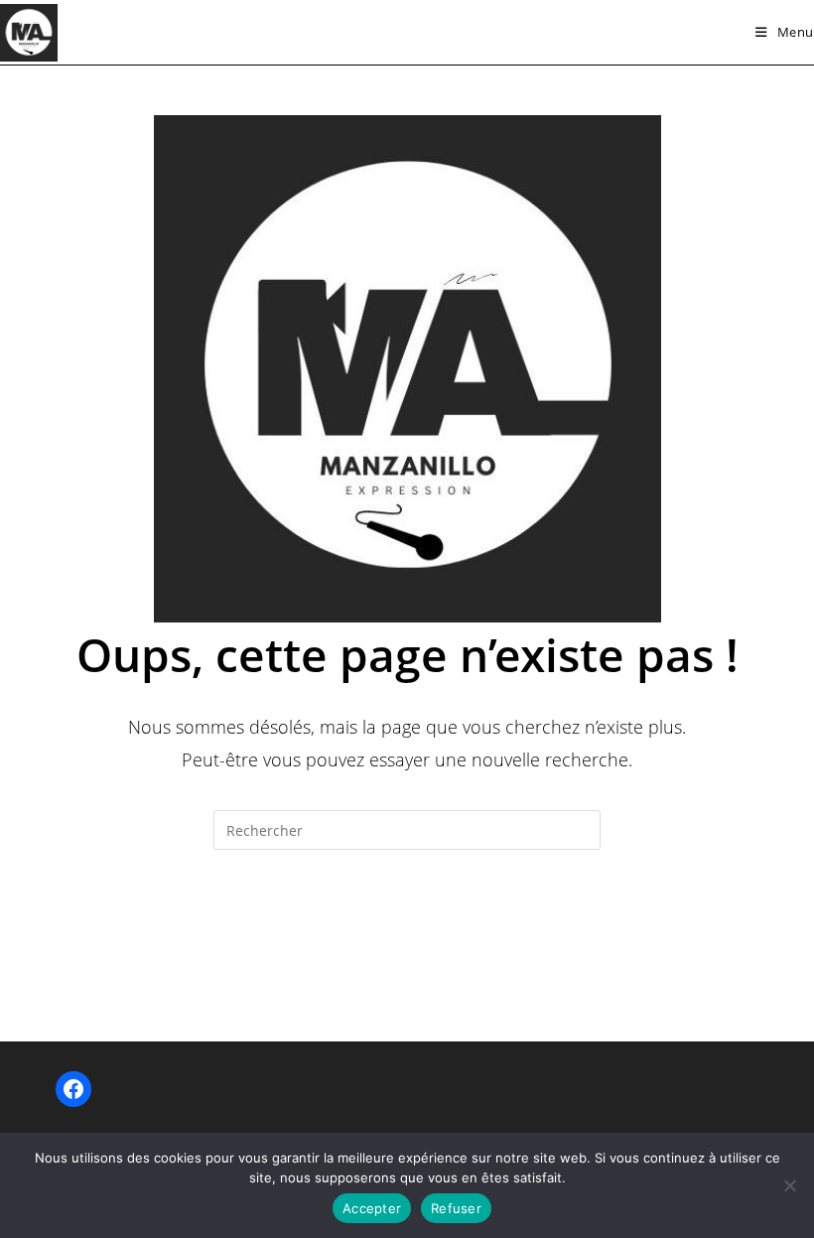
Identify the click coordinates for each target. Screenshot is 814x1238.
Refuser (456, 1208)
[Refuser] (789, 1185)
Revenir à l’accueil (407, 930)
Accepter (371, 1208)
